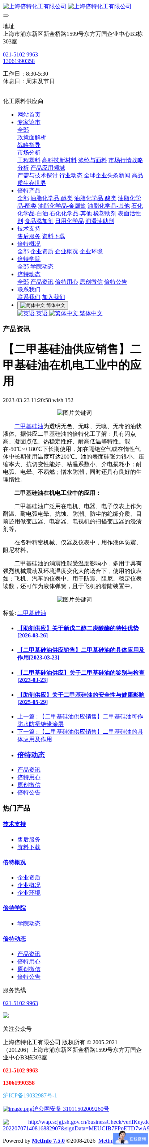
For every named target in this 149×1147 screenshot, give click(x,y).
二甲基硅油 (28, 426)
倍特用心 (29, 777)
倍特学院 (14, 908)
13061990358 (19, 61)
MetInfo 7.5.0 (48, 1141)
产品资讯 (29, 770)
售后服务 (29, 839)
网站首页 (29, 114)
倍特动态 (14, 939)
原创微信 (29, 785)
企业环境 (29, 893)
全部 (23, 130)
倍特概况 (14, 862)
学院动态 (29, 923)
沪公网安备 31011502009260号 (71, 1109)
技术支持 (14, 824)
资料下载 (29, 847)
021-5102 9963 (20, 54)
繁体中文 (90, 313)
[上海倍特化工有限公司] (74, 6)
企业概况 (29, 885)
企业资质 (29, 877)
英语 (42, 313)
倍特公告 (29, 792)
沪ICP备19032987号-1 (30, 1095)
